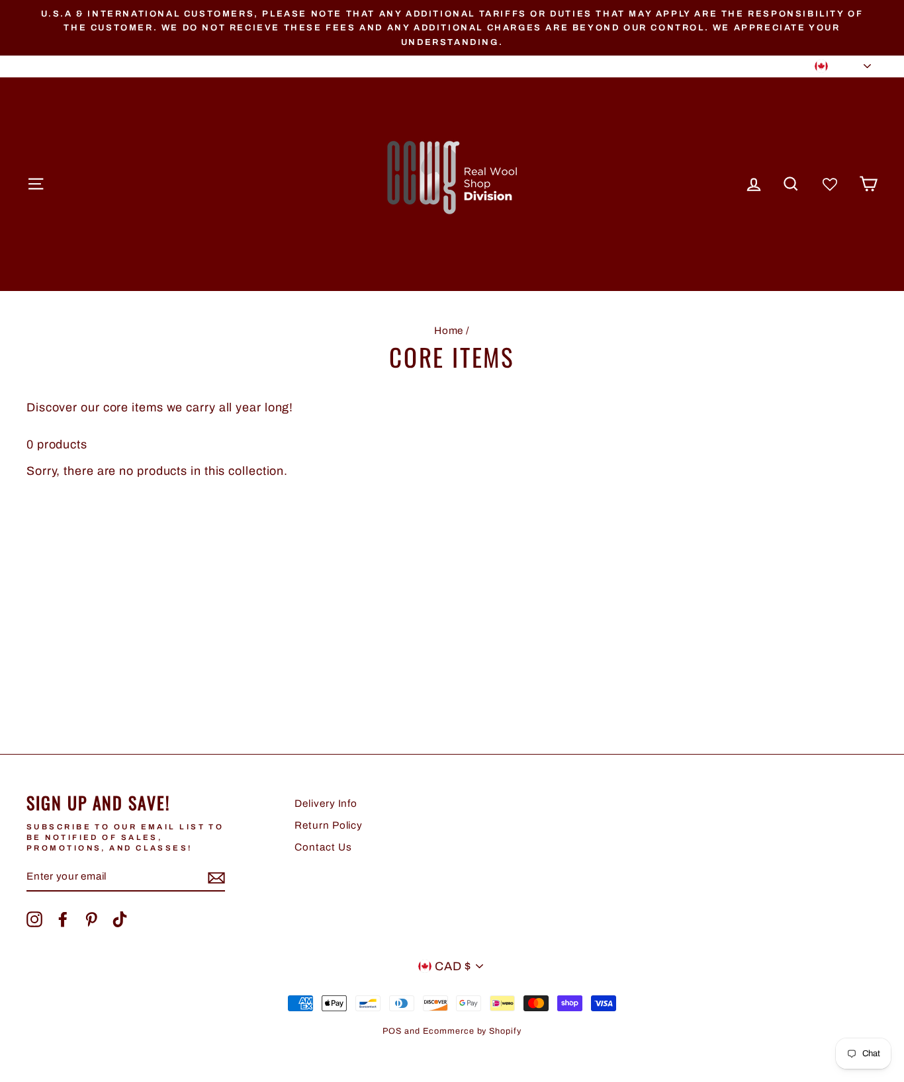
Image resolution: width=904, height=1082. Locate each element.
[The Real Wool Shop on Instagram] (34, 919)
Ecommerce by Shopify (472, 1031)
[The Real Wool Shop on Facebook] (63, 919)
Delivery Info (325, 803)
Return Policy (328, 825)
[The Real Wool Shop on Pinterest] (91, 919)
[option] (452, 28)
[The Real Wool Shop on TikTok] (120, 919)
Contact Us (322, 847)
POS (392, 1031)
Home (449, 330)
